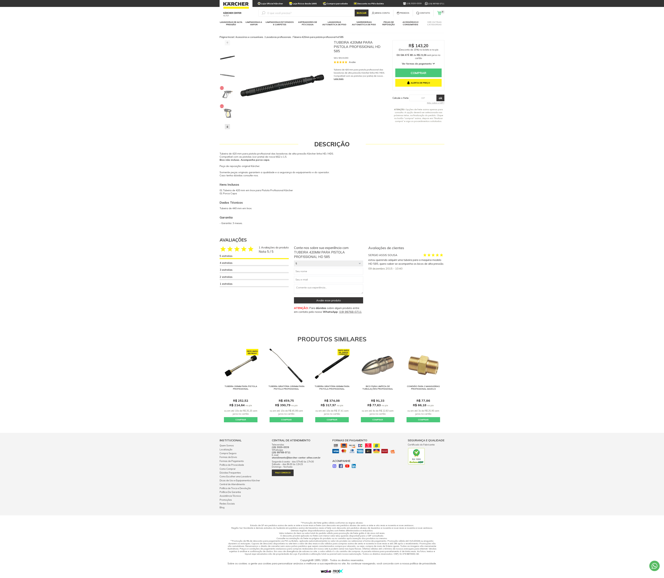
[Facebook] (341, 466)
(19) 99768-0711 (436, 3)
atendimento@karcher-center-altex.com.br (296, 457)
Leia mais (339, 79)
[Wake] (326, 572)
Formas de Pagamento (232, 461)
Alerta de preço (420, 82)
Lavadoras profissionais (278, 37)
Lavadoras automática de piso (334, 23)
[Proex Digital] (338, 572)
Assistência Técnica (230, 495)
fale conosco (282, 472)
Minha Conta (382, 13)
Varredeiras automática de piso (364, 23)
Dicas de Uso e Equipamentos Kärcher (240, 480)
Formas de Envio (228, 457)
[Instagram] (334, 466)
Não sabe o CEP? (435, 103)
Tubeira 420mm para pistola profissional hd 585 (318, 37)
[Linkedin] (354, 466)
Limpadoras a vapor (254, 23)
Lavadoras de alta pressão (231, 23)
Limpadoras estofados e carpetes (280, 23)
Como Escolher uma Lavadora (235, 476)
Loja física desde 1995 (305, 3)
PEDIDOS (404, 13)
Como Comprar (228, 468)
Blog (222, 507)
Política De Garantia (230, 492)
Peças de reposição (388, 23)
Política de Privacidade (232, 464)
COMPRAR (240, 419)
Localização (226, 449)
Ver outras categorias (434, 23)
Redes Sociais (227, 503)
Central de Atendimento (232, 484)
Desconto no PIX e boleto (370, 3)
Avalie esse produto (328, 300)
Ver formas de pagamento (417, 63)
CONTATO (424, 13)
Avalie (352, 62)
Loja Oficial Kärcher (272, 3)
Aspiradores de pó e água (307, 23)
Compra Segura (228, 453)
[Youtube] (347, 466)
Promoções (226, 499)
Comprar (418, 73)
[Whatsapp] (654, 566)
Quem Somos (227, 445)
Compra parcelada (337, 3)
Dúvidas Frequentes (230, 472)
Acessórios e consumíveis (410, 23)
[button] (227, 126)
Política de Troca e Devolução (235, 488)
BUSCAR (361, 13)
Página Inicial (227, 37)
